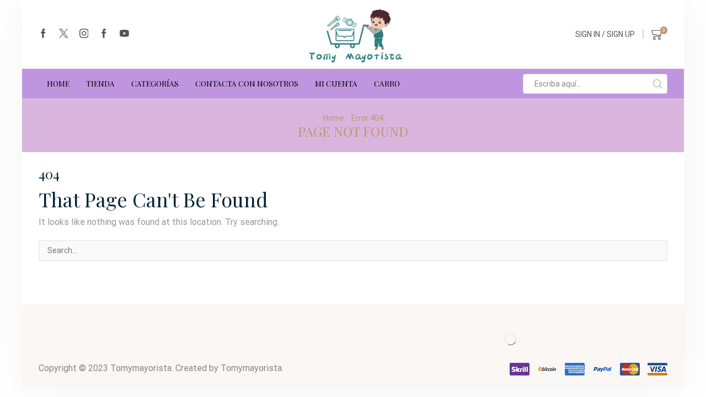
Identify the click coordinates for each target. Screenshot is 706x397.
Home (333, 118)
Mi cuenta (336, 83)
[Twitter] (63, 34)
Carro (387, 83)
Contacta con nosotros (246, 83)
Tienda (100, 83)
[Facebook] (43, 34)
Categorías (155, 83)
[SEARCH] (657, 250)
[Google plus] (104, 34)
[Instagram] (84, 34)
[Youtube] (124, 34)
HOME (58, 83)
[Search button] (657, 83)
